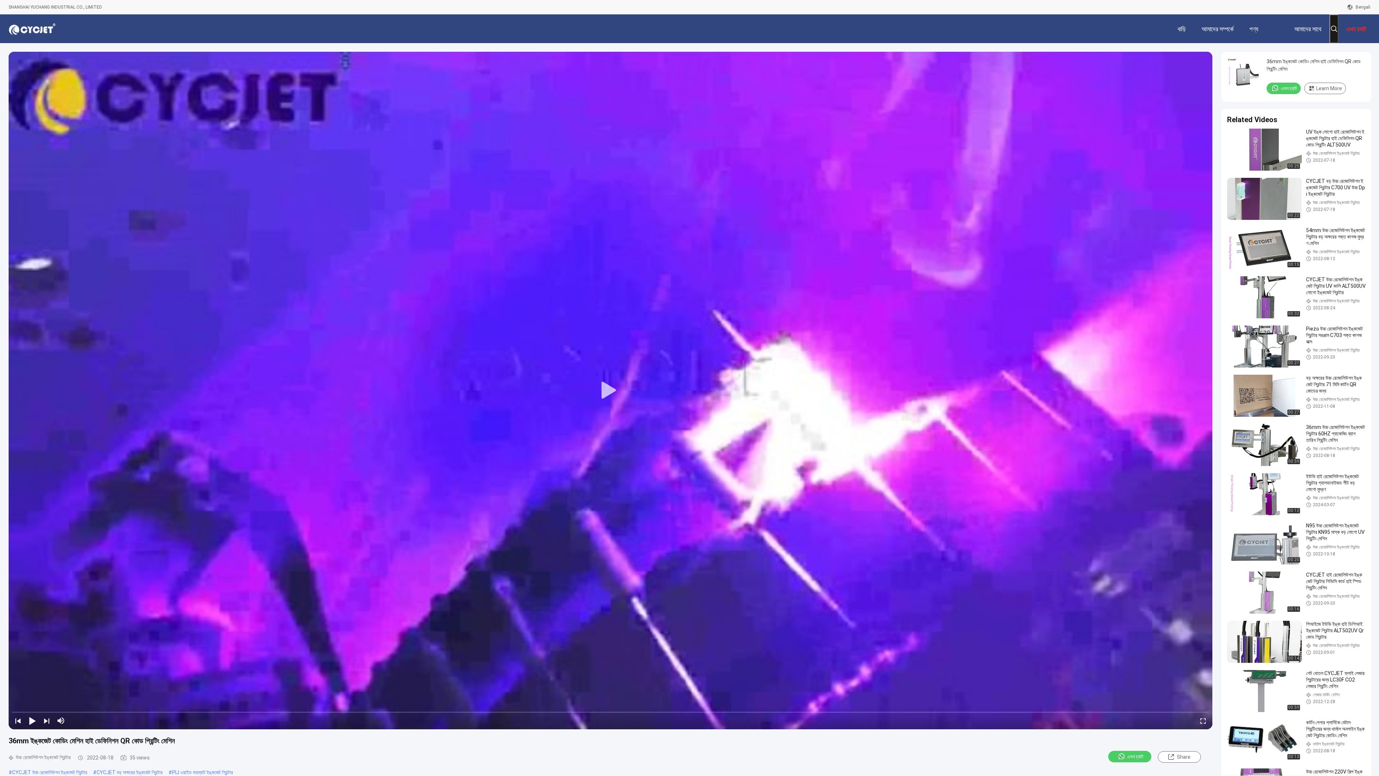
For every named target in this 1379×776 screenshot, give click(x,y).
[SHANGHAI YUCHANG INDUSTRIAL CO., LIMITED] (32, 29)
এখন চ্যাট (1135, 756)
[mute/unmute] (61, 720)
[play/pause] (32, 720)
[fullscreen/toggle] (1203, 720)
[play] (610, 390)
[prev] (18, 720)
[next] (47, 720)
